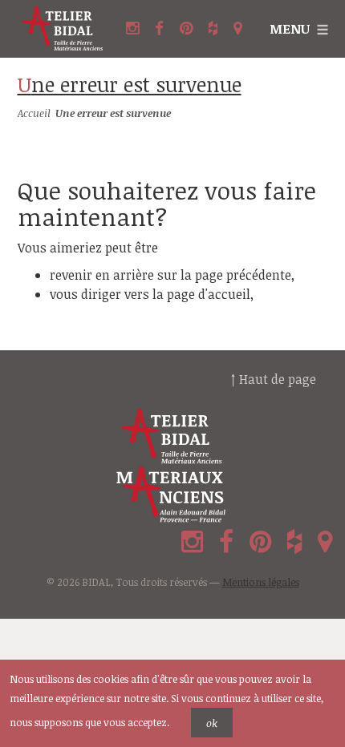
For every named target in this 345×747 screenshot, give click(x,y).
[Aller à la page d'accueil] (63, 29)
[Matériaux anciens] (172, 494)
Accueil (34, 113)
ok (211, 723)
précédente (258, 275)
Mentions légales (260, 582)
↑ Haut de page (273, 379)
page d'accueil (208, 294)
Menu (290, 29)
